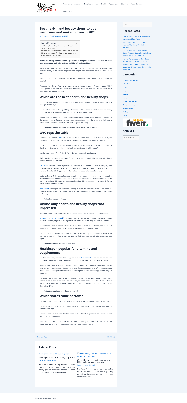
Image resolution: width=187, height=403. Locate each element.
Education (124, 4)
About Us (66, 12)
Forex (125, 91)
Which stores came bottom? (51, 55)
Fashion (125, 87)
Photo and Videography (71, 4)
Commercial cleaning (130, 80)
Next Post (112, 337)
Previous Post (41, 337)
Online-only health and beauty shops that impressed (60, 51)
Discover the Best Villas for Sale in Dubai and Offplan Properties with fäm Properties (137, 67)
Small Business (136, 4)
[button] (71, 12)
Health (103, 4)
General (125, 94)
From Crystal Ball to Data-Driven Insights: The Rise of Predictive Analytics (135, 45)
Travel (125, 115)
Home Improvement (91, 4)
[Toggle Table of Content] (76, 43)
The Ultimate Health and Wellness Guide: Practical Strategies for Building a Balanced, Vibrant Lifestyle (137, 53)
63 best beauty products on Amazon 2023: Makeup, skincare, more (93, 361)
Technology (113, 4)
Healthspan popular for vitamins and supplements (59, 53)
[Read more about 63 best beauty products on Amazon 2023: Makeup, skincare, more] (95, 355)
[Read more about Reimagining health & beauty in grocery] (54, 354)
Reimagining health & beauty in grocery (57, 357)
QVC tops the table (48, 48)
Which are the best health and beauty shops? (57, 46)
